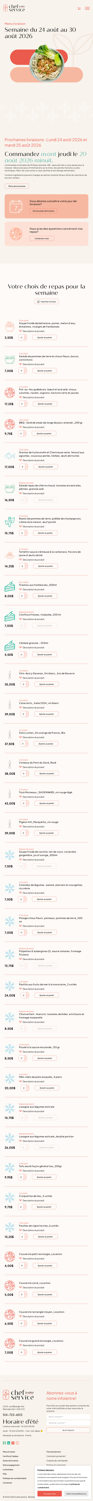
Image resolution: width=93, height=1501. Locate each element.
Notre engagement (11, 1464)
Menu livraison (9, 1451)
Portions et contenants (56, 1464)
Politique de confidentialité (14, 1478)
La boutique (8, 1469)
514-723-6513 (12, 1414)
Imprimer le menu (48, 301)
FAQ (5, 1473)
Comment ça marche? (56, 1456)
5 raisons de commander (57, 1460)
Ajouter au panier (44, 337)
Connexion (7, 1482)
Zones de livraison (10, 1460)
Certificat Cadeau (10, 1456)
